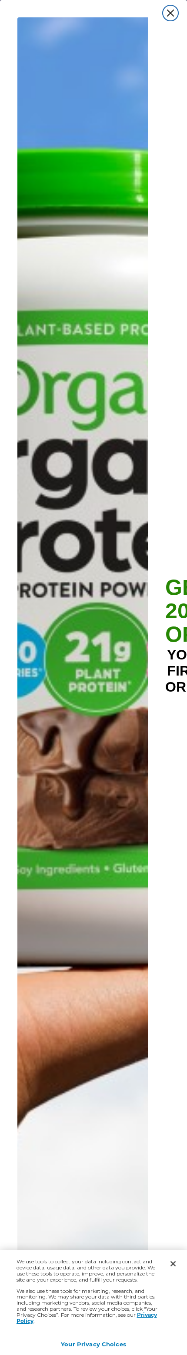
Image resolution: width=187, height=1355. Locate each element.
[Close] (173, 1263)
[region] (93, 1302)
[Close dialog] (170, 13)
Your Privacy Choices (93, 1344)
